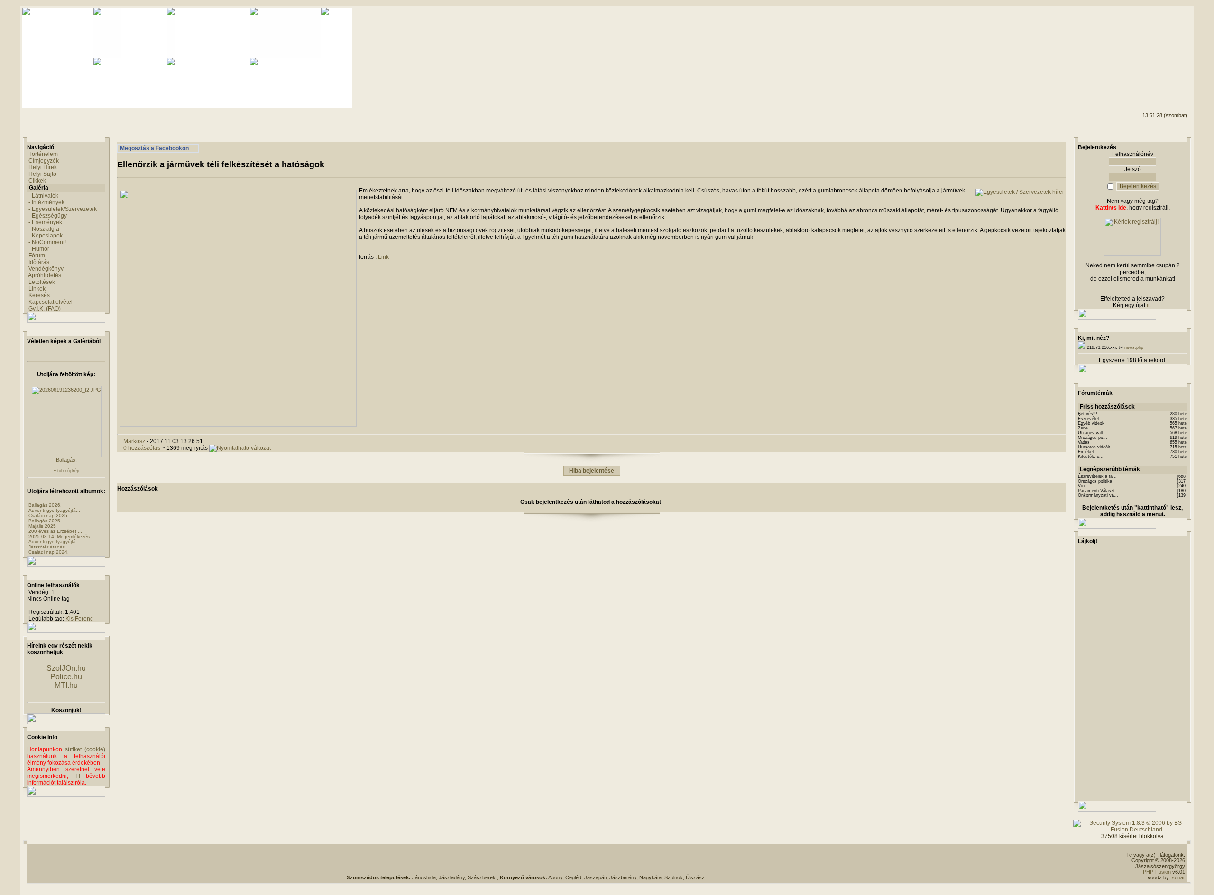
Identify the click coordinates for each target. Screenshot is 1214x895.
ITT (77, 776)
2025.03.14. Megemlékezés (59, 536)
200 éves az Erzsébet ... (55, 531)
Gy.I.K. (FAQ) (44, 308)
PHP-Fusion (1157, 872)
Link (383, 257)
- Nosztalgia (43, 229)
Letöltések (41, 282)
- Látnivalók (43, 195)
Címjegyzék (43, 160)
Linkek (37, 288)
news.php (1133, 347)
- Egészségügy (47, 215)
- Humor (38, 249)
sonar (1178, 877)
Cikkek (37, 180)
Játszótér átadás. (47, 546)
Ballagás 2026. (45, 505)
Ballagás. (66, 460)
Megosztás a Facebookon (154, 148)
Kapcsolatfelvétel (50, 302)
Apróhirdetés (44, 275)
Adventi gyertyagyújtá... (54, 510)
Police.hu (66, 677)
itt (1149, 305)
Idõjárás (38, 262)
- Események (45, 222)
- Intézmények (46, 202)
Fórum (36, 255)
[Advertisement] (1149, 43)
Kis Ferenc (79, 618)
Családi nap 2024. (48, 552)
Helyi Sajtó (42, 174)
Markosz (134, 441)
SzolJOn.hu (66, 668)
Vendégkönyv (46, 268)
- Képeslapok (45, 235)
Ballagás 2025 (44, 520)
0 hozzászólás (141, 448)
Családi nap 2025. (48, 515)
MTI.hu (66, 685)
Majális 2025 (42, 526)
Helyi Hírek (42, 167)
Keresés (39, 295)
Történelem (43, 154)
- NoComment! (47, 242)
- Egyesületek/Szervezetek (62, 209)
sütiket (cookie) (85, 749)
